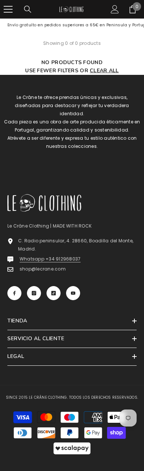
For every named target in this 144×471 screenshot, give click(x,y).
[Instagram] (34, 293)
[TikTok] (54, 293)
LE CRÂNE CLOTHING (48, 397)
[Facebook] (14, 293)
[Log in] (115, 9)
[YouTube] (73, 293)
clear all (104, 70)
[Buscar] (27, 9)
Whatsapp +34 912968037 (50, 259)
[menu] (8, 9)
